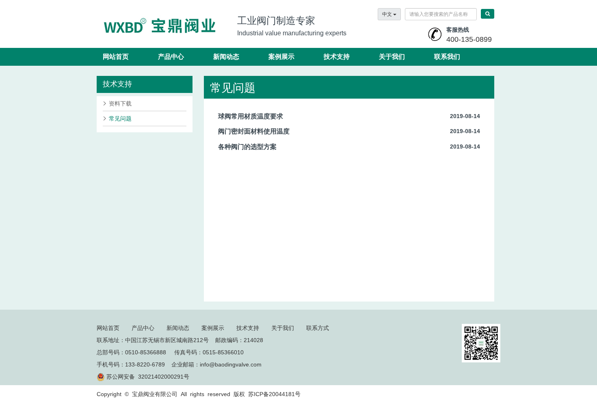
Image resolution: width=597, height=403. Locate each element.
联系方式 (317, 328)
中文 (387, 14)
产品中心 (171, 56)
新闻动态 (226, 56)
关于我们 (392, 56)
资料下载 (120, 103)
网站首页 (116, 56)
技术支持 (337, 56)
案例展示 (281, 56)
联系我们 (447, 56)
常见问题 (120, 118)
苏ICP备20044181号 (274, 394)
